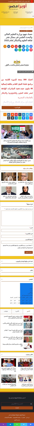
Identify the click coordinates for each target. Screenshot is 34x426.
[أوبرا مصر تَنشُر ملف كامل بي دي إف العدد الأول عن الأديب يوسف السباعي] (28, 339)
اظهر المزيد (17, 107)
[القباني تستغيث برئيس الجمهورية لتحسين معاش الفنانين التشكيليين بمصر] (28, 319)
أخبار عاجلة (30, 31)
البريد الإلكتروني (29, 234)
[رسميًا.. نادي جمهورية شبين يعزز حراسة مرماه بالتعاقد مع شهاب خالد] (8, 362)
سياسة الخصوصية (17, 417)
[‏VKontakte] (8, 46)
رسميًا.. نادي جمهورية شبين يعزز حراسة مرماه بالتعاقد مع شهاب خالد (9, 370)
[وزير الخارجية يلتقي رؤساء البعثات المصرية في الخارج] (25, 362)
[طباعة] (8, 118)
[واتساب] (19, 49)
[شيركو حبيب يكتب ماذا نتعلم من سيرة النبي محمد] (25, 176)
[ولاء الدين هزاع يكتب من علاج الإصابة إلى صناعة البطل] (8, 190)
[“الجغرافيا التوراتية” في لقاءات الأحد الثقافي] (8, 379)
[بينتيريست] (16, 46)
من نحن (27, 417)
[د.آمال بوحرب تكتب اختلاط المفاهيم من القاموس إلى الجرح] (25, 190)
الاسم (31, 228)
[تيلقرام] (16, 49)
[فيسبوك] (31, 46)
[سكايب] (27, 49)
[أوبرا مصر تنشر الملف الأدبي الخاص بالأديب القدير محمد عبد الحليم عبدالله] (28, 325)
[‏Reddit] (12, 46)
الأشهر (28, 311)
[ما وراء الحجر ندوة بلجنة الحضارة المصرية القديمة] (25, 379)
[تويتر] (27, 46)
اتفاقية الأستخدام (8, 417)
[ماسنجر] (23, 49)
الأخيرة (17, 311)
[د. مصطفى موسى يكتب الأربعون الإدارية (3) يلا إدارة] (8, 176)
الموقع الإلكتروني (29, 239)
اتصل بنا (23, 417)
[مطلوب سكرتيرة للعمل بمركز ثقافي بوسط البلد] (28, 346)
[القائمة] (33, 16)
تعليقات (6, 311)
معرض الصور (17, 420)
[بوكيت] (31, 49)
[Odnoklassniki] (5, 46)
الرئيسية (29, 28)
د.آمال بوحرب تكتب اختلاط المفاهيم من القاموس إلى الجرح (17, 1)
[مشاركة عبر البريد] (12, 118)
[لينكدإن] (23, 46)
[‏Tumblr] (19, 46)
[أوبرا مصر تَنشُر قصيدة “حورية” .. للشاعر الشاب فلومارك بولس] (28, 332)
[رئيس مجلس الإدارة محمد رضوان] (17, 9)
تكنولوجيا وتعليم (23, 28)
